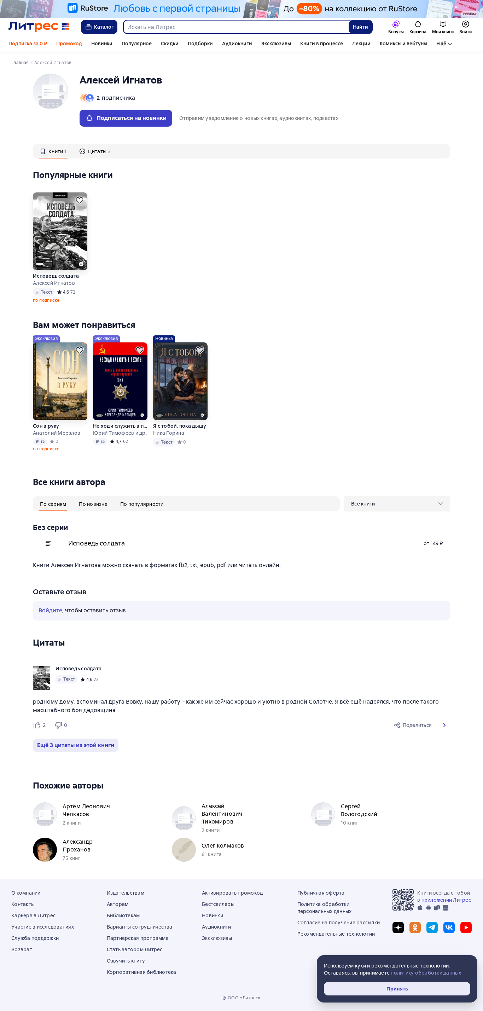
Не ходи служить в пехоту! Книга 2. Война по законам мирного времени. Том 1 (120, 426)
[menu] (397, 504)
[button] (444, 725)
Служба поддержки (35, 938)
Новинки (101, 43)
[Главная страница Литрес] (39, 27)
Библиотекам (123, 915)
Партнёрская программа (138, 938)
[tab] (53, 151)
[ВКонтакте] (449, 927)
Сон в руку (46, 426)
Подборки (200, 43)
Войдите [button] (50, 610)
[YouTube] (466, 927)
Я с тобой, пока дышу (179, 426)
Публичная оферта (321, 893)
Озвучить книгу (126, 961)
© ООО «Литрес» (241, 997)
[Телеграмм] (432, 927)
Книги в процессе (321, 43)
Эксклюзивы (276, 43)
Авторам (118, 904)
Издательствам (125, 893)
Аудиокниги (237, 43)
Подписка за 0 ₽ (27, 43)
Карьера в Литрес (33, 915)
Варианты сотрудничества (140, 927)
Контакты (23, 904)
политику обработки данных (426, 973)
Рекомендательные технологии (336, 934)
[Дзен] (398, 927)
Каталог (104, 27)
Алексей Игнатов (54, 283)
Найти (360, 27)
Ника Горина (168, 433)
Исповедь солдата (56, 276)
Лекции (361, 43)
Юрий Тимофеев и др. (120, 433)
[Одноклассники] (415, 927)
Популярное (137, 43)
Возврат (21, 949)
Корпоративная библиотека (141, 972)
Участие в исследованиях (42, 927)
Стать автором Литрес (135, 949)
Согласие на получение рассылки (338, 922)
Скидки (170, 43)
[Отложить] (80, 200)
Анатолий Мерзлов (56, 433)
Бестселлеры (218, 904)
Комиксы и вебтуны (403, 43)
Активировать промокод (232, 893)
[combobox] (236, 27)
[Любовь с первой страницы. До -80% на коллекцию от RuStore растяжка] (241, 9)
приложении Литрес (446, 900)
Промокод (69, 43)
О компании (26, 893)
